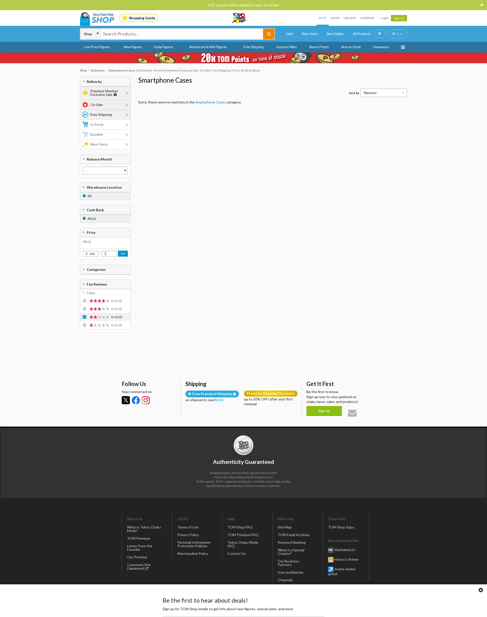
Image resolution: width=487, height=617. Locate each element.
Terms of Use (188, 527)
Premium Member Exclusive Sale (104, 93)
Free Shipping (254, 47)
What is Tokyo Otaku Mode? (144, 529)
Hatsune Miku (286, 47)
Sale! (289, 34)
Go (123, 253)
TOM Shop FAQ (240, 527)
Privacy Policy (188, 535)
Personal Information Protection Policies (194, 544)
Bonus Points (319, 47)
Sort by (354, 93)
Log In (385, 18)
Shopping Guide (142, 18)
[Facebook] (136, 400)
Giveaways (381, 47)
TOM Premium (138, 538)
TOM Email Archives (294, 535)
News (335, 18)
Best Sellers (335, 34)
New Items (310, 34)
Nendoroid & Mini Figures (208, 47)
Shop (323, 18)
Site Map (285, 527)
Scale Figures (163, 47)
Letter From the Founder (139, 548)
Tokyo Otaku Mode (239, 18)
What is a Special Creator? (291, 552)
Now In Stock (351, 47)
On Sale (96, 104)
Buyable (96, 134)
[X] (126, 400)
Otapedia (367, 18)
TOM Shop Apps (341, 527)
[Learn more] (114, 95)
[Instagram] (146, 400)
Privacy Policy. (230, 602)
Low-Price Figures (97, 47)
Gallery (349, 18)
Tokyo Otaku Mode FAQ (243, 544)
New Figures (133, 47)
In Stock (96, 124)
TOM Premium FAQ (243, 535)
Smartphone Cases (165, 80)
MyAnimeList (345, 550)
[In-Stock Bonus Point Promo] (243, 57)
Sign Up (399, 18)
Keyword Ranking (292, 542)
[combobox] (182, 34)
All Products (362, 34)
